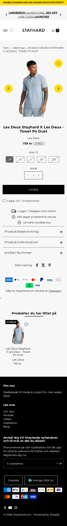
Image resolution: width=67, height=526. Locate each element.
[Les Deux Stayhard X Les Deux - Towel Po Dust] (18, 332)
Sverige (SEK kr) (43, 480)
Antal (33, 168)
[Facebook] (5, 508)
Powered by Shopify (47, 514)
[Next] (60, 15)
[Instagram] (16, 508)
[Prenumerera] (59, 463)
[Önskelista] (11, 30)
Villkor (7, 419)
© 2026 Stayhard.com (17, 514)
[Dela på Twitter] (43, 265)
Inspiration (10, 422)
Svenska (13, 480)
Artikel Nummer (18, 252)
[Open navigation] (5, 30)
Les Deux (33, 138)
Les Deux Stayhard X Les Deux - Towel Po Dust (18, 351)
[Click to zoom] (58, 63)
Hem (6, 47)
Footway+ (55, 290)
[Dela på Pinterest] (49, 265)
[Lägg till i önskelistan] (26, 324)
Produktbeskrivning (21, 231)
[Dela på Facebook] (37, 265)
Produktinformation (21, 242)
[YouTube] (10, 508)
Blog (6, 426)
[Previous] (6, 15)
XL (41, 159)
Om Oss (8, 411)
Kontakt (8, 415)
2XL (54, 159)
